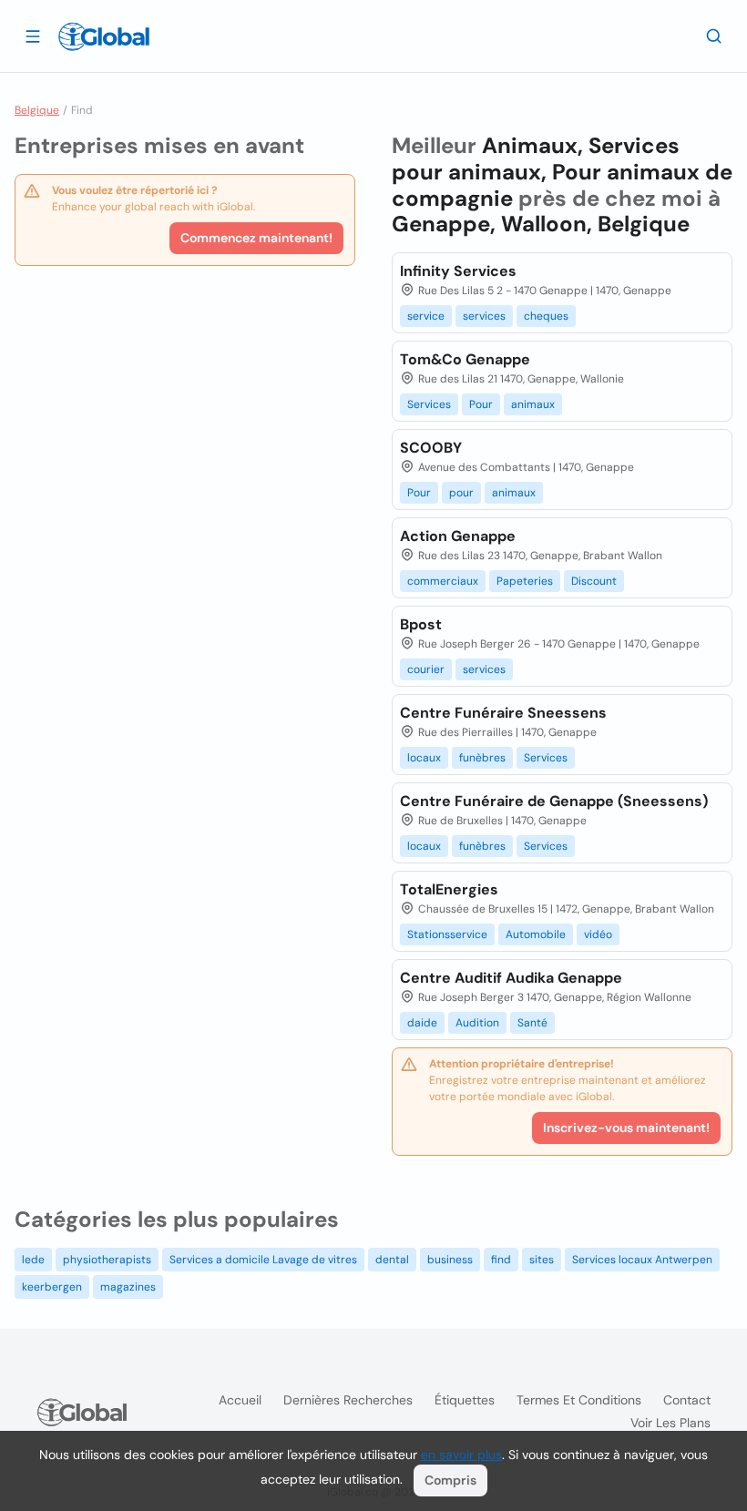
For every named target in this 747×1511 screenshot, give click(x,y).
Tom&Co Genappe (465, 359)
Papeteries (524, 581)
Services (429, 404)
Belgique (37, 110)
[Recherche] (714, 35)
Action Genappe (458, 536)
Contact (687, 1400)
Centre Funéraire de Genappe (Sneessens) (554, 801)
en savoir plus (461, 1454)
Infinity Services (458, 271)
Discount (594, 581)
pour (461, 492)
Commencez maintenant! (256, 238)
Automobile (536, 934)
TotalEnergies (449, 889)
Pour (481, 404)
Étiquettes (465, 1400)
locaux (424, 757)
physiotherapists (107, 1259)
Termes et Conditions (579, 1400)
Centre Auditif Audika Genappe (511, 977)
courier (426, 669)
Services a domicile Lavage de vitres (263, 1259)
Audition (477, 1023)
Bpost (421, 624)
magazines (128, 1287)
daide (422, 1023)
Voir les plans (670, 1422)
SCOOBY (431, 447)
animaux (533, 404)
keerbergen (52, 1287)
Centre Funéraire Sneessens (503, 712)
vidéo (598, 934)
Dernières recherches (348, 1400)
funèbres (482, 757)
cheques (546, 316)
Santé (532, 1023)
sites (541, 1259)
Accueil (240, 1400)
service (426, 316)
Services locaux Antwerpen (642, 1259)
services (484, 316)
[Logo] (103, 36)
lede (33, 1259)
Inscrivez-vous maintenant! (626, 1127)
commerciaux (442, 581)
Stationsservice (447, 934)
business (450, 1259)
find (501, 1259)
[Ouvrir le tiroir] (33, 35)
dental (392, 1259)
